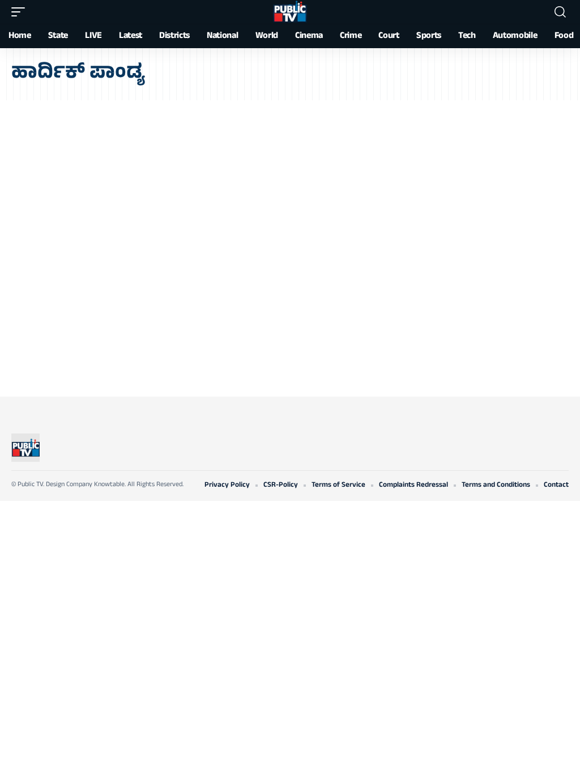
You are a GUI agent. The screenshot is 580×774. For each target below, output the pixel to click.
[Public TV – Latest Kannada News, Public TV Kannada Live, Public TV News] (25, 447)
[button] (21, 11)
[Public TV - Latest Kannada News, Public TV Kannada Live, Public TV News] (290, 12)
